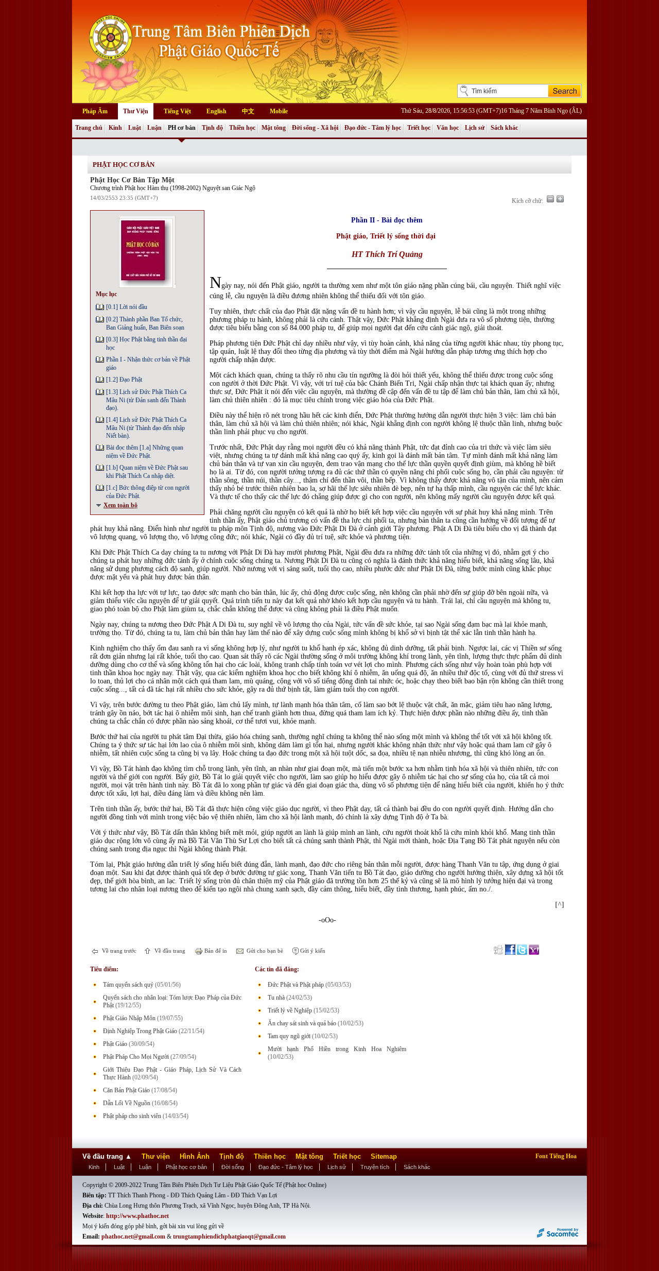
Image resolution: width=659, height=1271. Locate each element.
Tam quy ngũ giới (289, 1036)
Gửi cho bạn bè (264, 951)
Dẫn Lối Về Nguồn (126, 1103)
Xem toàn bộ (120, 505)
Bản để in (215, 951)
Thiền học (242, 127)
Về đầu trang (169, 951)
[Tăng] (560, 199)
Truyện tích (374, 1167)
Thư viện (156, 1156)
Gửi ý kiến (312, 951)
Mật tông (274, 127)
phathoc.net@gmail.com (133, 1236)
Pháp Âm (95, 111)
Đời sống (232, 1167)
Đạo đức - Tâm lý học (372, 127)
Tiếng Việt (177, 111)
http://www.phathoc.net (137, 1216)
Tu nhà (276, 997)
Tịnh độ (212, 127)
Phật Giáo (115, 1043)
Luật (134, 127)
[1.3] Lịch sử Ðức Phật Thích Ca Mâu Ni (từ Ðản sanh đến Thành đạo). (146, 399)
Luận (154, 127)
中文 (248, 111)
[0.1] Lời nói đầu (126, 307)
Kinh (115, 127)
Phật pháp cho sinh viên (132, 1116)
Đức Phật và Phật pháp (296, 984)
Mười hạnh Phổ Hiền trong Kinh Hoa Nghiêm (337, 1049)
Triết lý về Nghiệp (290, 1010)
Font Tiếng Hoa (556, 1156)
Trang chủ (88, 127)
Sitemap (384, 1156)
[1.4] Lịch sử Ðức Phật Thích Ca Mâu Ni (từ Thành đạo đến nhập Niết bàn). (146, 427)
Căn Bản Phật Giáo (126, 1090)
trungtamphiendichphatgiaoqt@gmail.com (229, 1236)
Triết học (418, 127)
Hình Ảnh (195, 1156)
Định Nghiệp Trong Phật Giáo (140, 1031)
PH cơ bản (182, 127)
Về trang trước (118, 951)
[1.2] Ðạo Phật (124, 379)
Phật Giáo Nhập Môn (129, 1018)
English (216, 111)
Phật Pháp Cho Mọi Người (136, 1056)
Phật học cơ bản (186, 1167)
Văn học (448, 127)
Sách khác (504, 127)
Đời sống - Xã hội (315, 127)
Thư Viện (135, 111)
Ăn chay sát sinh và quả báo (302, 1023)
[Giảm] (550, 199)
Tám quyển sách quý (128, 984)
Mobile (279, 111)
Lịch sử (474, 127)
